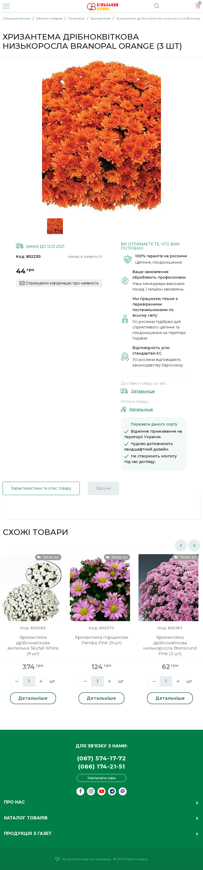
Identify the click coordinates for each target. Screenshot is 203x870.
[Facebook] (80, 791)
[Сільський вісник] (102, 7)
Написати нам (101, 778)
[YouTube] (101, 791)
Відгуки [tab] (103, 488)
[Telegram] (112, 791)
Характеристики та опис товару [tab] (41, 488)
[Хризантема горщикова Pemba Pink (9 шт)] (100, 593)
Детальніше (143, 391)
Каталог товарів (49, 18)
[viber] (123, 791)
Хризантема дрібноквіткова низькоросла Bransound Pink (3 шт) (170, 645)
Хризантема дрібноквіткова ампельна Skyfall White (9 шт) (32, 645)
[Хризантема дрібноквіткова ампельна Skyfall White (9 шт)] (31, 593)
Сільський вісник (16, 18)
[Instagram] (91, 791)
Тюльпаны (76, 18)
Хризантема (100, 18)
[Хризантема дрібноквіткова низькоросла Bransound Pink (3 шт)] (169, 593)
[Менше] (17, 681)
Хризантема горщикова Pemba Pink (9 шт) (101, 640)
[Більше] (41, 681)
